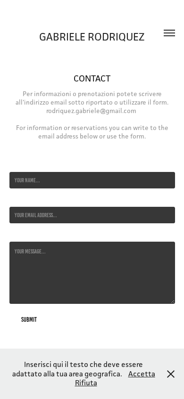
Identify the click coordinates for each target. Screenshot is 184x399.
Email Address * (24, 199)
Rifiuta (86, 383)
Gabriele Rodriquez (92, 37)
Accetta (141, 374)
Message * (19, 234)
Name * (16, 165)
